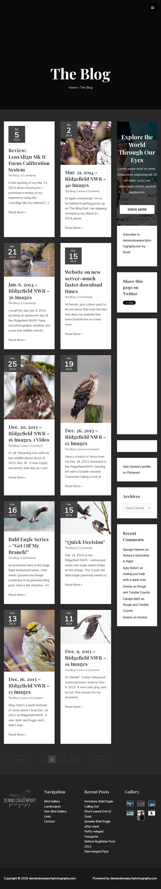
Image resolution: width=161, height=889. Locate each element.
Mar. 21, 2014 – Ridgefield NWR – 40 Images (85, 178)
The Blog (13, 175)
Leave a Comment (88, 191)
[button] (137, 209)
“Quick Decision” (85, 542)
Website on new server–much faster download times (83, 281)
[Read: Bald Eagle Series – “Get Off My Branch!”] (29, 516)
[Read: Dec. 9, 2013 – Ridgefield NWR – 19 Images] (85, 626)
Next (100, 759)
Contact (49, 821)
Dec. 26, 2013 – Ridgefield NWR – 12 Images (85, 436)
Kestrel (142, 617)
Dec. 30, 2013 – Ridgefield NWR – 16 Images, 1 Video (28, 433)
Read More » (17, 212)
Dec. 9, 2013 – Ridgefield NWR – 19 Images (85, 657)
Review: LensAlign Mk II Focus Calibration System (29, 160)
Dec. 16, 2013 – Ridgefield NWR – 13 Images (28, 685)
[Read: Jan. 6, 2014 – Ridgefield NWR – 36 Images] (29, 259)
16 (76, 759)
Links (47, 816)
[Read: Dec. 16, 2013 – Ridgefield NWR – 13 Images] (29, 640)
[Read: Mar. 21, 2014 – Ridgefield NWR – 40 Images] (85, 143)
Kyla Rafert (131, 568)
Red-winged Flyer (96, 851)
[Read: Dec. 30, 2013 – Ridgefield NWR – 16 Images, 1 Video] (29, 387)
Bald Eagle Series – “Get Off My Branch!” (28, 545)
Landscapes (52, 806)
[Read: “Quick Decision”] (85, 517)
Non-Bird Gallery (55, 811)
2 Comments (28, 175)
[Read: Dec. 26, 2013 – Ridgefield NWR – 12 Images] (85, 388)
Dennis (127, 586)
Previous (17, 759)
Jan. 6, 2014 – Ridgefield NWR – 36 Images (28, 290)
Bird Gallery (52, 801)
